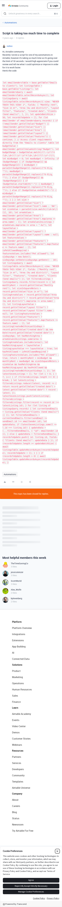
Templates (17, 781)
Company (17, 793)
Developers (18, 769)
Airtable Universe (21, 787)
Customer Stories (21, 738)
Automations (11, 22)
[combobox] (31, 14)
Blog (14, 812)
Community (18, 775)
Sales (15, 695)
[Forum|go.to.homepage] (18, 5)
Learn (15, 707)
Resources (17, 750)
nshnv (9, 46)
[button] (3, 6)
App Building (19, 646)
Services (16, 763)
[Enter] (5, 14)
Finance (16, 702)
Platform (17, 621)
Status (15, 818)
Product (16, 671)
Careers (16, 806)
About (15, 799)
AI (13, 652)
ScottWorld (16, 580)
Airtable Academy (21, 714)
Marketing (17, 677)
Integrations (18, 634)
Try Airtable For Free (22, 830)
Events (15, 720)
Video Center (19, 726)
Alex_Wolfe (16, 589)
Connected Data (20, 659)
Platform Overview (22, 628)
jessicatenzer (17, 572)
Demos (16, 732)
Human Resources (22, 689)
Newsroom (17, 824)
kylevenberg (16, 598)
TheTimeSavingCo (19, 563)
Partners (16, 757)
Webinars (17, 744)
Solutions (17, 664)
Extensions (18, 640)
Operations (18, 683)
